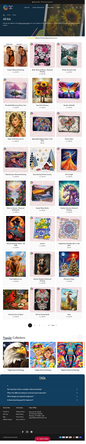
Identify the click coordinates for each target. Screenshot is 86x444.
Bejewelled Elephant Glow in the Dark (42, 140)
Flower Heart (69, 139)
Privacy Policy (20, 417)
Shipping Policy (20, 411)
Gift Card (5, 414)
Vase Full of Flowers (42, 105)
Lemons (42, 244)
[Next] (80, 337)
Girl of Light (69, 174)
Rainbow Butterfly (69, 105)
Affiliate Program (7, 419)
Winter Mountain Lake (69, 70)
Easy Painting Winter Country (42, 174)
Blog (4, 417)
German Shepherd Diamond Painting (42, 280)
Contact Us (6, 411)
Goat (69, 314)
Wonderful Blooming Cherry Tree (15, 105)
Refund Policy (20, 414)
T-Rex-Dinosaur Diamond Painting (15, 174)
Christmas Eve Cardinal (15, 314)
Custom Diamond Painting (15, 70)
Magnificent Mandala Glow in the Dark (69, 244)
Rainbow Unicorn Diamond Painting (69, 209)
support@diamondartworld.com (38, 418)
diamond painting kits (24, 23)
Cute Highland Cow (15, 279)
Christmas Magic (69, 279)
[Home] (4, 15)
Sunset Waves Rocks (42, 208)
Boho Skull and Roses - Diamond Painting (42, 71)
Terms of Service (20, 419)
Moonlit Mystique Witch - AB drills (16, 244)
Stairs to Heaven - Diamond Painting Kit (15, 209)
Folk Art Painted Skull (42, 314)
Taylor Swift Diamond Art (16, 139)
